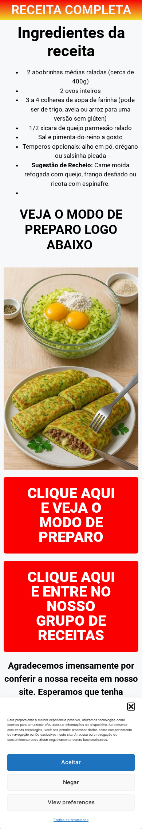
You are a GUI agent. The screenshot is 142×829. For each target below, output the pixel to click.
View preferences (71, 802)
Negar (71, 782)
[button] (131, 706)
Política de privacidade (71, 820)
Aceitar (71, 762)
